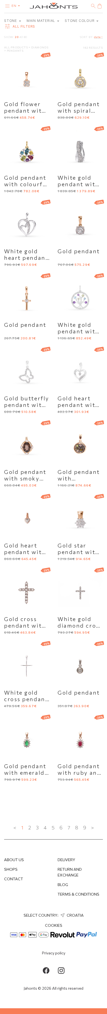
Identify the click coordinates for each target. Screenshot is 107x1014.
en (14, 5)
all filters (23, 27)
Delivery (66, 859)
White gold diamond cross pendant (80, 625)
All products (16, 47)
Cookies (53, 925)
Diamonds (39, 47)
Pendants (15, 50)
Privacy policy (53, 953)
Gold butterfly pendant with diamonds (26, 405)
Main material (41, 21)
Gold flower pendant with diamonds (25, 110)
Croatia (75, 915)
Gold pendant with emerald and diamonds (25, 772)
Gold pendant (79, 251)
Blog (63, 884)
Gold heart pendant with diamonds (78, 405)
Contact (13, 878)
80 (25, 37)
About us (14, 859)
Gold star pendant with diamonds (78, 552)
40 (21, 37)
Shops (11, 869)
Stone (11, 21)
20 (17, 37)
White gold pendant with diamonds (78, 184)
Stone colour (80, 21)
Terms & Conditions (78, 894)
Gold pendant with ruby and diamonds (79, 772)
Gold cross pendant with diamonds (25, 625)
